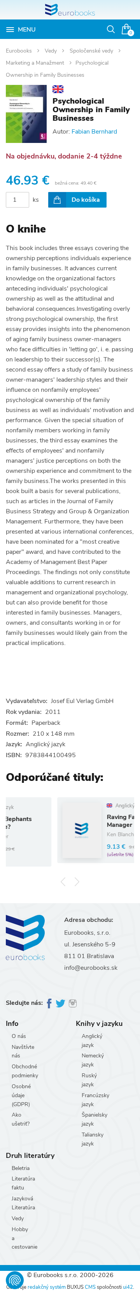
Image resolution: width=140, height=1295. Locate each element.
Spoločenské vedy (92, 51)
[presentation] (63, 882)
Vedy (51, 51)
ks (36, 200)
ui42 (128, 1287)
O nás (19, 1036)
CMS (90, 1287)
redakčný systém (47, 1287)
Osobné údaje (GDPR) (21, 1095)
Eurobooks (19, 51)
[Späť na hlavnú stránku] (70, 10)
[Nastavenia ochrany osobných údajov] (15, 1280)
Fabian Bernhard (94, 131)
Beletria (21, 1168)
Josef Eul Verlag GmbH (82, 701)
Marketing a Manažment (36, 63)
